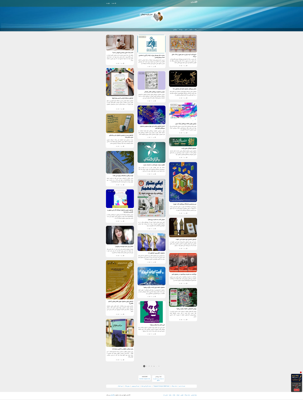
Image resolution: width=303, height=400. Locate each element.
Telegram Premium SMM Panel (161, 386)
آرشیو (186, 30)
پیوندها (180, 30)
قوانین (182, 395)
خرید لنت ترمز (182, 386)
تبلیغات (177, 395)
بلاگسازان (112, 395)
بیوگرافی (175, 30)
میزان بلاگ (127, 386)
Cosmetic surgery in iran (144, 378)
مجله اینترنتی (194, 395)
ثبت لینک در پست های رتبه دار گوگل (158, 378)
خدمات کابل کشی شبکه (146, 386)
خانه (195, 30)
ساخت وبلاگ (174, 386)
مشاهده (296, 390)
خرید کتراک (120, 386)
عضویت (113, 3)
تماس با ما (165, 395)
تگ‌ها (191, 30)
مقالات (174, 395)
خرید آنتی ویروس (135, 386)
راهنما (170, 395)
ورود (107, 3)
